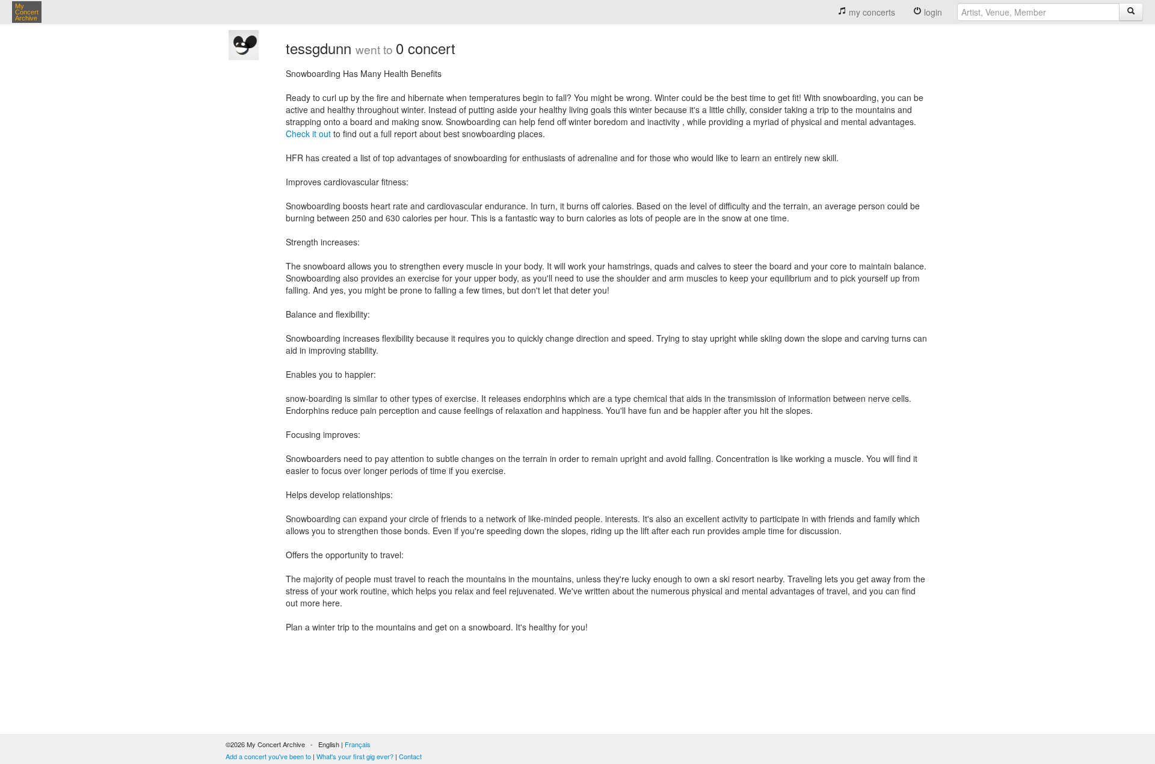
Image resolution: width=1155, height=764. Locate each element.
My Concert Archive (26, 12)
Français (358, 744)
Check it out (308, 134)
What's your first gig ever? (354, 756)
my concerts (870, 12)
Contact (410, 756)
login (932, 12)
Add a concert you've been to (268, 756)
